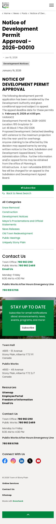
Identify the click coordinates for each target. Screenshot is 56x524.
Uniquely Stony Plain (14, 242)
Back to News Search (18, 193)
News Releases (11, 229)
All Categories (11, 202)
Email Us (7, 403)
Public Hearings (11, 238)
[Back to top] (28, 514)
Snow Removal (10, 207)
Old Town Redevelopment (17, 233)
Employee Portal (12, 396)
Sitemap (7, 392)
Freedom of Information (17, 399)
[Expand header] (51, 5)
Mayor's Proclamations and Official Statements (22, 222)
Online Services (10, 483)
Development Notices (16, 63)
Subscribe (29, 188)
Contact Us (8, 489)
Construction (10, 212)
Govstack (18, 501)
